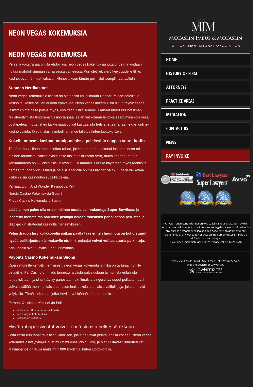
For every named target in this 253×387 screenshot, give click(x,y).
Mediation (176, 114)
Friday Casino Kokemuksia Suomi (34, 200)
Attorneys (176, 87)
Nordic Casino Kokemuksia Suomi (35, 193)
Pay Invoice (177, 156)
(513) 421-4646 (233, 242)
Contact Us (177, 128)
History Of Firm (181, 73)
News (171, 142)
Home (171, 59)
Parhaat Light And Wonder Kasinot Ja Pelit (41, 186)
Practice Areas (180, 101)
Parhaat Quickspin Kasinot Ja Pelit (35, 302)
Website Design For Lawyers (204, 264)
